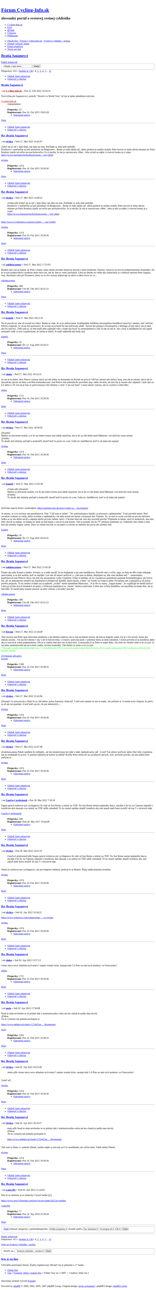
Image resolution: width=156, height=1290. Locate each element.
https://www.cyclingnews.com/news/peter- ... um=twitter (28, 222)
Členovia (11, 33)
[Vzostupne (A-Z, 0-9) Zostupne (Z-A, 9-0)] (114, 1229)
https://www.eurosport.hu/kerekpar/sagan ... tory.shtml (27, 155)
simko (9, 374)
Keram (9, 631)
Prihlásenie (12, 35)
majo (8, 1008)
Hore (3, 120)
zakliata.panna (13, 264)
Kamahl (31, 1281)
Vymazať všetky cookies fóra (27, 1273)
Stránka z (26, 71)
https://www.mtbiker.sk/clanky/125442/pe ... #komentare (28, 1024)
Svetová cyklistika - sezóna (57, 41)
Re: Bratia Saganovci (14, 135)
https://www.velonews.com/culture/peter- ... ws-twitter (27, 917)
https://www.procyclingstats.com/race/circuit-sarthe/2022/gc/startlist (33, 1200)
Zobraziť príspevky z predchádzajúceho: (29, 1229)
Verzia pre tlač (14, 49)
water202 (11, 1190)
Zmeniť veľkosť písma (18, 43)
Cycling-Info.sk (14, 24)
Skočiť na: (9, 1251)
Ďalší (6, 1229)
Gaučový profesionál (16, 800)
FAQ (9, 27)
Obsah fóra (12, 41)
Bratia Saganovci (14, 56)
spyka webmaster (86, 1286)
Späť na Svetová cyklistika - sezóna (18, 1244)
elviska (9, 141)
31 (50, 71)
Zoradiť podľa (75, 1229)
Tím (9, 1273)
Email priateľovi (15, 46)
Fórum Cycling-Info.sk (25, 10)
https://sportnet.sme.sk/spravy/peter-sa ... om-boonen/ (62, 508)
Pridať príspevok (9, 62)
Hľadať (11, 30)
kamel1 (9, 318)
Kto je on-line (9, 1259)
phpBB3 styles (120, 1286)
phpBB (16, 1286)
